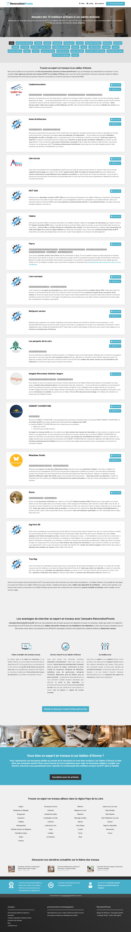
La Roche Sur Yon (50, 825)
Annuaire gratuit (12, 913)
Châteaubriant (21, 825)
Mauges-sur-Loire (80, 810)
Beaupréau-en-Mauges (21, 810)
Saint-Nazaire (110, 814)
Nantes (80, 822)
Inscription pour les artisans (65, 777)
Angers (21, 806)
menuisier (106, 47)
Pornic (80, 833)
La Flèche (51, 822)
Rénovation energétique (61, 55)
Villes (82, 3)
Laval (50, 829)
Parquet (27, 51)
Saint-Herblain (110, 810)
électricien (117, 43)
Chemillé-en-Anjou (21, 833)
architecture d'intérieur (24, 43)
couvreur (80, 43)
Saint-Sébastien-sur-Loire (110, 818)
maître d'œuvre (94, 47)
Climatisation (68, 43)
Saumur (110, 822)
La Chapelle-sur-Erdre (51, 818)
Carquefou (21, 818)
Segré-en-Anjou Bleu (110, 825)
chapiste (47, 43)
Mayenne (80, 814)
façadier (15, 47)
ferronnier (24, 47)
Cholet (21, 837)
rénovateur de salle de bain (95, 51)
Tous (11, 43)
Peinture (35, 51)
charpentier (57, 43)
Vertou (110, 833)
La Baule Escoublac (50, 814)
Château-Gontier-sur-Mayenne (21, 829)
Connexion (100, 3)
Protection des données (15, 920)
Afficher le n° (115, 89)
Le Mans (50, 833)
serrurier (75, 55)
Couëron (21, 841)
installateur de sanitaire (61, 47)
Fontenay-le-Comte (50, 806)
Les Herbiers (51, 837)
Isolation (75, 47)
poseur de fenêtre (48, 51)
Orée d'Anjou (80, 825)
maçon (83, 47)
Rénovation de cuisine (115, 51)
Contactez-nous (12, 925)
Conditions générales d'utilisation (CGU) (19, 918)
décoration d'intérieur (93, 43)
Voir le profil (116, 85)
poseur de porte (62, 51)
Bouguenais (21, 814)
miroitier (115, 47)
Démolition (107, 43)
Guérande (50, 810)
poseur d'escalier (77, 51)
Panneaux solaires (15, 51)
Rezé (80, 837)
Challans (21, 822)
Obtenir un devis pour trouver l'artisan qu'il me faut (65, 709)
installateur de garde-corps (41, 47)
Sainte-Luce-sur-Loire (110, 806)
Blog (9, 923)
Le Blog (90, 3)
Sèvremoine (110, 829)
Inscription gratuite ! (116, 3)
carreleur (38, 43)
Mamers (80, 806)
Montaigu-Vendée (80, 818)
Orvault (80, 829)
